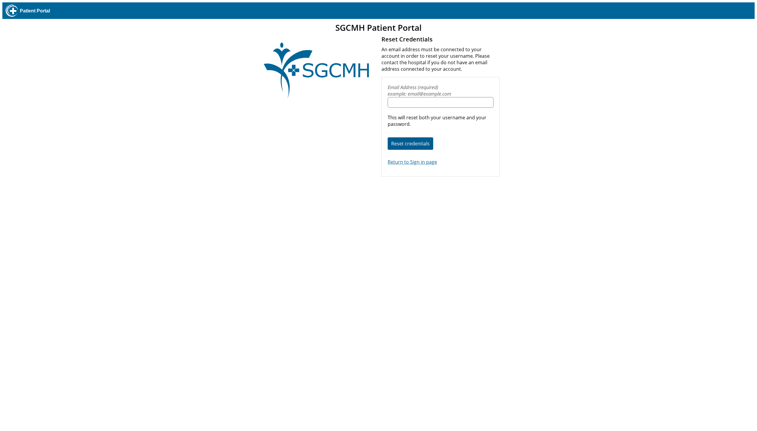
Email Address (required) (419, 90)
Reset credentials (410, 143)
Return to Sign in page (412, 162)
